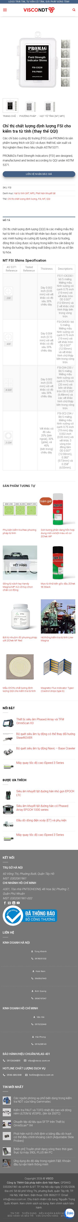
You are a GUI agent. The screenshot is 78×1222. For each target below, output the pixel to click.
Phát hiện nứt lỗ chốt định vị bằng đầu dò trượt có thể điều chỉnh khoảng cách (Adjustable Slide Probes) (44, 1137)
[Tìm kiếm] (74, 9)
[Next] (69, 59)
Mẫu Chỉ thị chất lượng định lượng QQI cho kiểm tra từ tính (19, 689)
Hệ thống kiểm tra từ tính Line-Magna (57, 639)
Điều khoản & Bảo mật (53, 1213)
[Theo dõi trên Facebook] (4, 903)
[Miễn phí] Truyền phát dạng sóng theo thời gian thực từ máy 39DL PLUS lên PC (43, 1150)
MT (43, 199)
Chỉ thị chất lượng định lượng (22, 199)
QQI (48, 199)
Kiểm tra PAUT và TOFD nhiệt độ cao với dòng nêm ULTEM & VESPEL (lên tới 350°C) (42, 1111)
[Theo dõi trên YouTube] (18, 903)
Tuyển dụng (29, 1213)
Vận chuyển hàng (47, 1216)
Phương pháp (27, 116)
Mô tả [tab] (6, 220)
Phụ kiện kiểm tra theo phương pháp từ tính (19, 531)
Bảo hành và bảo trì (21, 1216)
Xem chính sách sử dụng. (34, 1203)
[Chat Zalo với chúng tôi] (69, 1213)
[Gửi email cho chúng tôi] (9, 903)
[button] (5, 9)
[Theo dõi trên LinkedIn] (13, 903)
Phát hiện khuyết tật (46, 193)
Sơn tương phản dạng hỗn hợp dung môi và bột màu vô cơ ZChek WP (58, 533)
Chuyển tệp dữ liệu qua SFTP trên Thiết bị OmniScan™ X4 (39, 1123)
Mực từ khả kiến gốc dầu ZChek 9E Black (58, 585)
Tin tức (15, 1213)
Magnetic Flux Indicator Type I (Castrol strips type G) (57, 689)
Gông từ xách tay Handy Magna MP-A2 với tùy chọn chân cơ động (18, 586)
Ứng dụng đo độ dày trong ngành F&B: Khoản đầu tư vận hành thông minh (42, 1162)
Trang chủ (9, 116)
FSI (39, 199)
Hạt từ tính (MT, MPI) (52, 116)
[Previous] (8, 59)
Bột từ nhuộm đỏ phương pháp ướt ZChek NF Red (20, 639)
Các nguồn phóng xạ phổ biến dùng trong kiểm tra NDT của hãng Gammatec (43, 1099)
